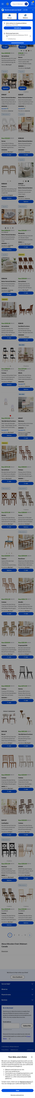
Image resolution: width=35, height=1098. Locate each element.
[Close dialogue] (32, 1056)
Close (17, 1090)
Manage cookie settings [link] (17, 1095)
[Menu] (2, 3)
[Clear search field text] (24, 4)
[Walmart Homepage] (7, 3)
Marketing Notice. (25, 1082)
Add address (17, 28)
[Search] (26, 3)
